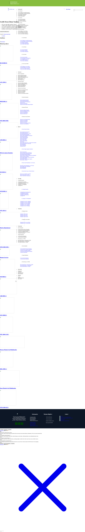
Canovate (20, 226)
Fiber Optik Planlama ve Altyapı (23, 242)
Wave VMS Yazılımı (21, 79)
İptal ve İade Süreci (33, 418)
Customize (1, 429)
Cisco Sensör (20, 17)
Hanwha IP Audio (21, 81)
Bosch (19, 126)
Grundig (19, 178)
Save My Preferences (7, 443)
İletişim (19, 275)
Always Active (9, 432)
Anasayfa (3, 15)
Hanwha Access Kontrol (22, 88)
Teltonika (20, 208)
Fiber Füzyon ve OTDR (22, 238)
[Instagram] (74, 2)
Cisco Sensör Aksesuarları (22, 21)
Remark (8, 435)
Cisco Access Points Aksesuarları (23, 33)
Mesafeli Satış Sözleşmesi (34, 420)
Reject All (5, 429)
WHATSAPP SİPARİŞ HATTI (4, 31)
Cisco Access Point (21, 29)
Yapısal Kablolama (21, 234)
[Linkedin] (76, 2)
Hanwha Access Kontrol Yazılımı (23, 93)
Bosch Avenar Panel (7, 34)
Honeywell (20, 9)
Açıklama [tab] (3, 35)
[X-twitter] (71, 2)
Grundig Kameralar (21, 180)
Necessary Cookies (4, 432)
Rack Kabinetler (20, 227)
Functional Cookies (4, 435)
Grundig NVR (20, 185)
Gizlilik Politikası (32, 419)
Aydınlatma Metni (33, 417)
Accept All (9, 429)
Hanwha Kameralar (21, 73)
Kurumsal (20, 269)
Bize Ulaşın (20, 278)
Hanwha (19, 72)
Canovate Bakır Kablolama (22, 237)
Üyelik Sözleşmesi (33, 423)
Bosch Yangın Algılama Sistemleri (13, 15)
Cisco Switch (20, 22)
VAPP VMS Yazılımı (21, 16)
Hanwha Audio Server (21, 86)
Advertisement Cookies (4, 440)
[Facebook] (68, 2)
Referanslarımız (20, 273)
